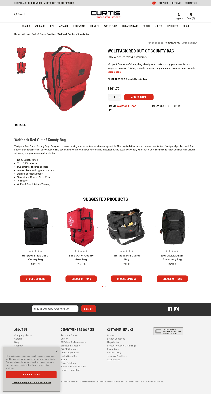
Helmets (94, 26)
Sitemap (18, 345)
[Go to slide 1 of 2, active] (102, 286)
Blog (16, 342)
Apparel (63, 26)
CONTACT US (191, 3)
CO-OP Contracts (69, 349)
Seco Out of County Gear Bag (81, 257)
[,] (36, 227)
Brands (26, 26)
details (20, 125)
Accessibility (113, 359)
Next (52, 227)
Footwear (79, 26)
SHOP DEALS (20, 3)
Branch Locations (116, 338)
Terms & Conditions (117, 356)
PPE (52, 26)
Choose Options (35, 278)
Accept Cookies (31, 374)
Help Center (113, 342)
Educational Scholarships (73, 366)
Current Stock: (127, 79)
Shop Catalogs (68, 363)
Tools (146, 26)
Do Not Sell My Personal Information (31, 382)
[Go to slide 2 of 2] (105, 286)
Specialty (172, 26)
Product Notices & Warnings (121, 345)
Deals (186, 26)
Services (163, 3)
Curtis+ (64, 338)
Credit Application (70, 352)
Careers (18, 338)
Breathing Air (130, 26)
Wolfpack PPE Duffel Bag (127, 257)
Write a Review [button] (189, 43)
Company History (23, 335)
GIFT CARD (176, 3)
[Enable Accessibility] (154, 3)
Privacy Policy (114, 352)
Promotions (113, 349)
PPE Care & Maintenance (73, 342)
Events (64, 359)
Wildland (40, 26)
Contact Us (113, 335)
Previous (19, 227)
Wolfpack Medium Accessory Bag (172, 257)
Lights (158, 26)
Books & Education (70, 370)
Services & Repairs (70, 345)
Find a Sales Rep (69, 356)
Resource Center (69, 335)
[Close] (56, 351)
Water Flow (110, 26)
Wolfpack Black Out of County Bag (35, 257)
